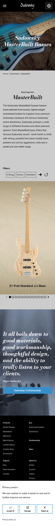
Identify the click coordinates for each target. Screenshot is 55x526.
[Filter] (40, 175)
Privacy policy (7, 520)
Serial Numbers (9, 469)
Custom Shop (8, 449)
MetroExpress (8, 440)
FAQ (4, 465)
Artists (31, 465)
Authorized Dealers (36, 427)
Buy (30, 423)
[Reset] (46, 175)
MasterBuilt (7, 432)
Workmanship (34, 440)
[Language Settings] (49, 6)
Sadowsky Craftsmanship (27, 390)
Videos (31, 474)
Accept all (10, 511)
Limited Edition (9, 445)
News (31, 449)
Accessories (7, 454)
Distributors (33, 432)
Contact (6, 474)
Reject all (44, 511)
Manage (27, 511)
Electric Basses (9, 427)
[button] (10, 297)
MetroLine (7, 436)
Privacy (32, 478)
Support (6, 461)
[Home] (27, 6)
